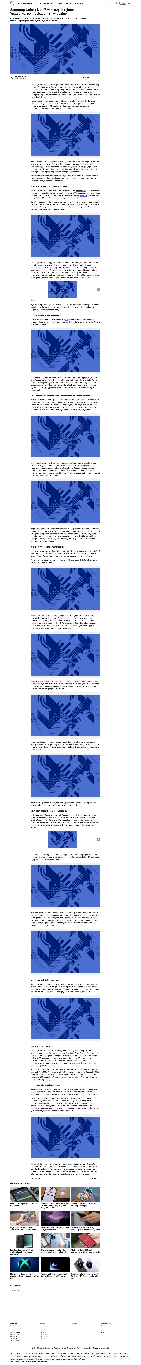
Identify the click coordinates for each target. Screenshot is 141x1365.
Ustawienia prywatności (100, 1348)
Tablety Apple (43, 1326)
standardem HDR (80, 987)
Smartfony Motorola (15, 1332)
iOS (72, 1328)
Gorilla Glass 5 (50, 270)
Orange (103, 1326)
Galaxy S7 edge (42, 198)
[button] (115, 3)
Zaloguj (123, 3)
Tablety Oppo (43, 1338)
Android (73, 1326)
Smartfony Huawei (15, 1330)
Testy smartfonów (14, 1340)
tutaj (46, 1361)
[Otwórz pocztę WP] (110, 3)
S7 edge (89, 1089)
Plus (102, 1332)
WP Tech (38, 3)
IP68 (66, 319)
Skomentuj (86, 77)
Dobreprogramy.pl (64, 3)
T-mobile (103, 1330)
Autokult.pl (78, 3)
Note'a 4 (83, 195)
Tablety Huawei (44, 1330)
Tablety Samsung (44, 1328)
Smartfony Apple (14, 1326)
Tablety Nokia (43, 1334)
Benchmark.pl (49, 3)
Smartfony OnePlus (15, 1336)
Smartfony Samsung (15, 1328)
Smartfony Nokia (14, 1334)
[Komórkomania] (25, 3)
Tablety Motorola (44, 1332)
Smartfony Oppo (14, 1338)
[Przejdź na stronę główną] (12, 4)
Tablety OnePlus (44, 1336)
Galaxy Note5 (81, 190)
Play (102, 1328)
